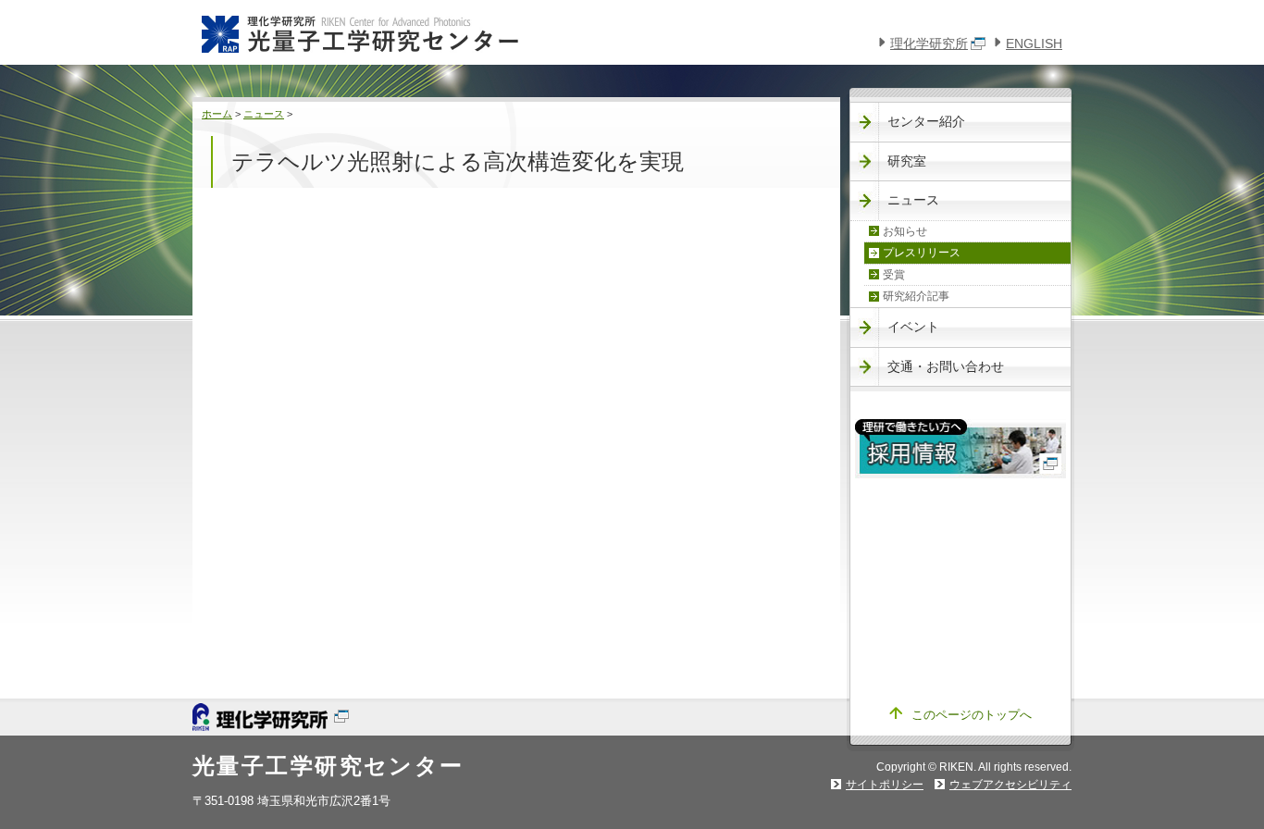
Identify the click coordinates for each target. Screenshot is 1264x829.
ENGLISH (1034, 43)
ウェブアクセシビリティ (1010, 784)
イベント (913, 326)
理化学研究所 (929, 43)
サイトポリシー (884, 784)
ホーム (217, 113)
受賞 (894, 274)
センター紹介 (926, 121)
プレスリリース (921, 252)
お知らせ (905, 231)
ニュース (263, 113)
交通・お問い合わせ (945, 366)
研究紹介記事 (916, 296)
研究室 (906, 161)
